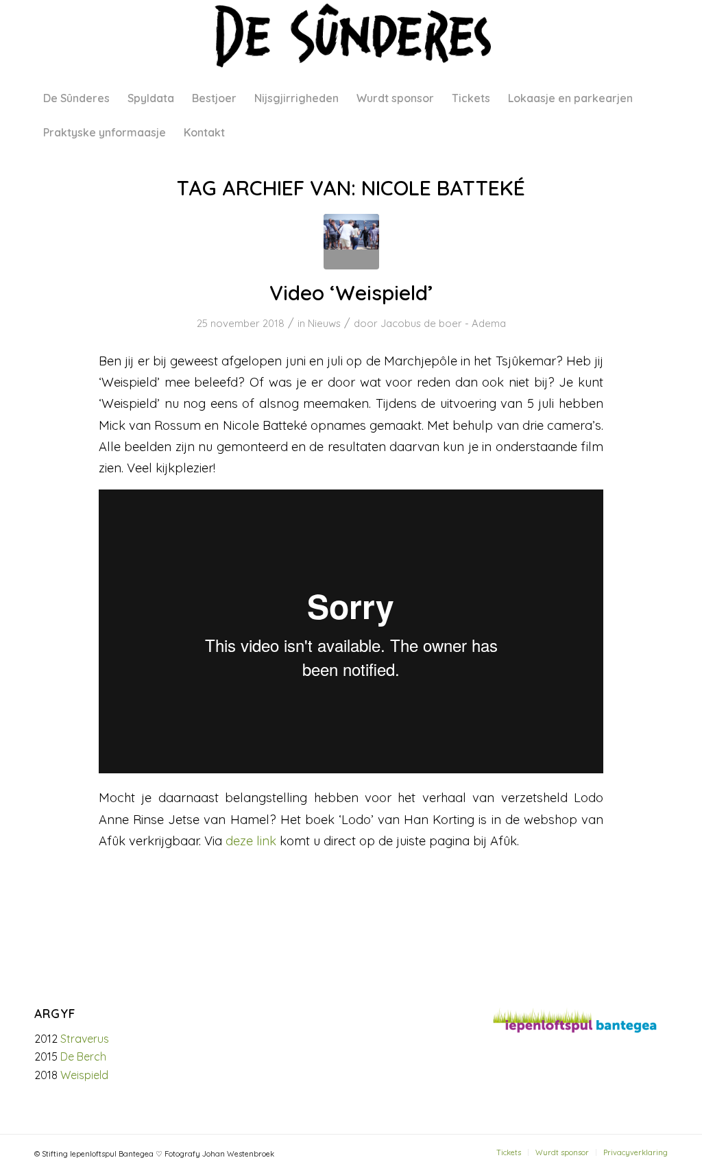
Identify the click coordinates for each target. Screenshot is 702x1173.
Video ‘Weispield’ (351, 293)
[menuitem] (76, 98)
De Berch (83, 1056)
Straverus (84, 1038)
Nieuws (324, 323)
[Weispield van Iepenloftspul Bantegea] (351, 241)
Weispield (84, 1075)
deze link (251, 841)
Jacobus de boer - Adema (443, 323)
